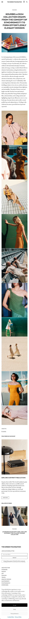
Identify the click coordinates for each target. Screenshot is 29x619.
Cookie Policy (11, 617)
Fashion (14, 10)
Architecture (6, 567)
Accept (14, 605)
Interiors (4, 569)
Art (3, 573)
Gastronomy (5, 581)
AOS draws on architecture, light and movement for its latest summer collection (14, 533)
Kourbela (4, 431)
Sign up (14, 557)
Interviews (5, 585)
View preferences (14, 613)
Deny (14, 609)
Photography (6, 583)
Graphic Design (6, 579)
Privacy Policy (18, 617)
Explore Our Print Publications (14, 478)
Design (4, 571)
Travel (4, 577)
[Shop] (24, 2)
